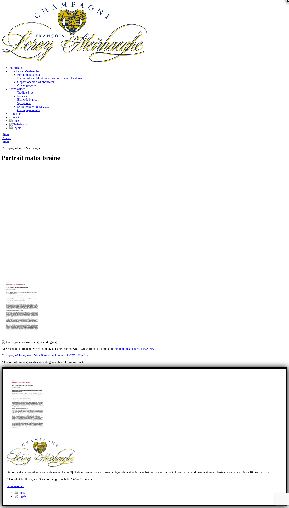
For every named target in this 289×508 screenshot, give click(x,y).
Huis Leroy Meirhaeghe (24, 71)
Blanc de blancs (27, 99)
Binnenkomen (15, 486)
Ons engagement (27, 85)
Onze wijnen (17, 89)
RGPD (71, 355)
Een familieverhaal (28, 74)
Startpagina (16, 67)
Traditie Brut (25, 92)
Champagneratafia (28, 110)
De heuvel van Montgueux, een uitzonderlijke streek (49, 78)
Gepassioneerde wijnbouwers (35, 82)
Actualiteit (15, 113)
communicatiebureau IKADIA (135, 348)
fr (5, 134)
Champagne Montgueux (17, 355)
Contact (14, 117)
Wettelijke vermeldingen (49, 355)
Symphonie (24, 103)
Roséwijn (23, 96)
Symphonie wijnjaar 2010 (33, 106)
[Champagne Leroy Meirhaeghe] (74, 61)
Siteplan (83, 355)
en (7, 134)
